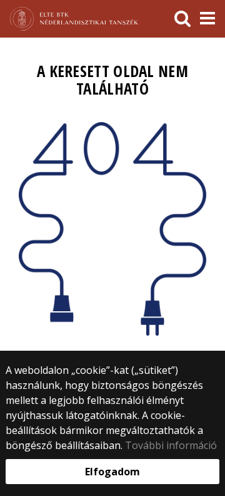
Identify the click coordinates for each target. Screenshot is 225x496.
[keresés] (182, 19)
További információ (171, 445)
